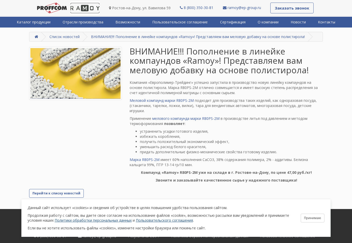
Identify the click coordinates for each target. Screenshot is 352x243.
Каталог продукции (34, 22)
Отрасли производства (83, 22)
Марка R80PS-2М (145, 159)
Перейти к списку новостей (56, 193)
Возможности (127, 22)
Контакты (326, 22)
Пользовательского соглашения (164, 220)
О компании (268, 22)
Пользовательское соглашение (180, 22)
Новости (298, 22)
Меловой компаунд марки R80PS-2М (162, 100)
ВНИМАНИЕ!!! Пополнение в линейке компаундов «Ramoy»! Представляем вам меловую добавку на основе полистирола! (198, 36)
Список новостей (64, 36)
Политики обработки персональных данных (93, 220)
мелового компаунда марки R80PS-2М (186, 118)
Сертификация (233, 22)
